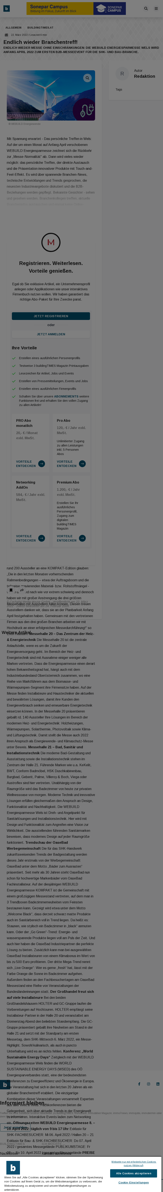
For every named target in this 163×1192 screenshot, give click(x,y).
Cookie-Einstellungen (133, 1182)
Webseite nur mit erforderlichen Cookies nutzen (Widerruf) (133, 1163)
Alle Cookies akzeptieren (133, 1173)
